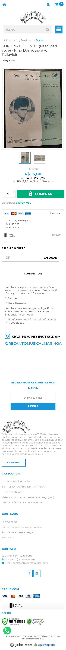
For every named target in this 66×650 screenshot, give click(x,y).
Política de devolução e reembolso (22, 527)
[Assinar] (33, 406)
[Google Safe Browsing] (35, 621)
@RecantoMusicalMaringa (33, 343)
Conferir (13, 462)
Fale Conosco (10, 521)
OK (50, 258)
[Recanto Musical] (33, 17)
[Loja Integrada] (44, 644)
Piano (39, 40)
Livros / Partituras (22, 40)
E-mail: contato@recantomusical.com (26, 562)
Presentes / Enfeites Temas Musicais (22, 502)
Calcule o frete (13, 248)
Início (5, 40)
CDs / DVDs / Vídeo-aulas (16, 481)
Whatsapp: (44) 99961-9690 (19, 559)
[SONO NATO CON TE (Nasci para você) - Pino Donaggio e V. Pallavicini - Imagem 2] (39, 158)
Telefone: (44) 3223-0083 (18, 555)
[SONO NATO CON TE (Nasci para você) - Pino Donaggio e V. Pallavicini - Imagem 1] (25, 158)
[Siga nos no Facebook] (29, 573)
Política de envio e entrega (17, 532)
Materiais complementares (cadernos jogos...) (28, 497)
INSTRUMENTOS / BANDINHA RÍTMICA (23, 486)
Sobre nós (8, 537)
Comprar (43, 194)
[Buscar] (47, 29)
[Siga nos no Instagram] (36, 573)
